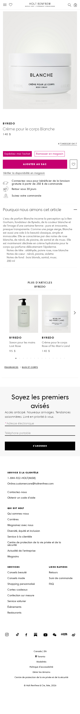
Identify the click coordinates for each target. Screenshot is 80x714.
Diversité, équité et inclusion (23, 531)
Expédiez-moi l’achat (17, 153)
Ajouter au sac (35, 164)
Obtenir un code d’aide (21, 498)
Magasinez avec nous (20, 525)
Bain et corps (30, 367)
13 (60, 358)
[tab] (40, 285)
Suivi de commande (61, 578)
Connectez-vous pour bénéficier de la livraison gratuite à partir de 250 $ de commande (41, 182)
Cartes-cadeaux (17, 589)
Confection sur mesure (20, 595)
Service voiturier (16, 601)
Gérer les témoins (41, 672)
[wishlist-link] (10, 4)
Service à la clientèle (19, 536)
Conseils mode (16, 578)
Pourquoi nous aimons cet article (32, 209)
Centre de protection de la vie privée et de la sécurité (34, 544)
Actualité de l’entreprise (21, 551)
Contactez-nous (17, 492)
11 (53, 358)
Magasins (13, 556)
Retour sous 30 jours (24, 189)
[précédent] (5, 313)
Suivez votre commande (26, 195)
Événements (14, 607)
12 (56, 358)
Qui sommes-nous (18, 513)
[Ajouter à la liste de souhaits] (73, 164)
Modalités (41, 661)
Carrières (13, 519)
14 (64, 358)
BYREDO (9, 123)
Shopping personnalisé (21, 584)
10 (49, 358)
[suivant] (75, 313)
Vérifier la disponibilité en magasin (24, 173)
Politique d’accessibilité (41, 666)
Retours (53, 572)
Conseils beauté (17, 572)
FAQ (51, 584)
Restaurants (14, 612)
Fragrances (11, 367)
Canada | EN (40, 651)
